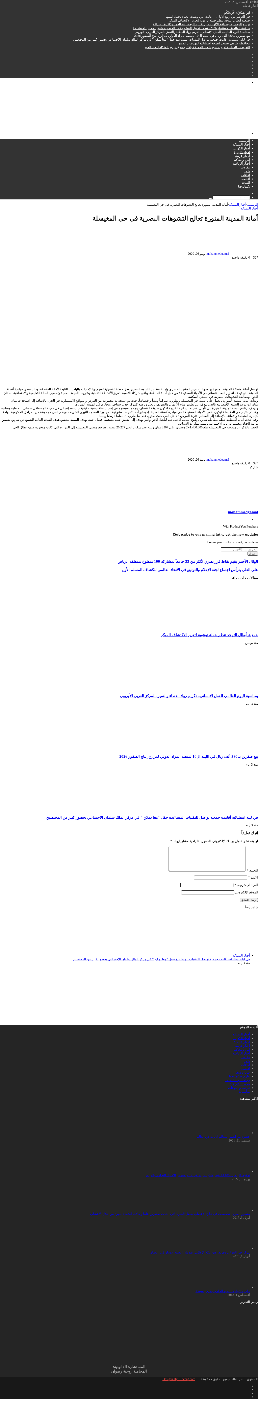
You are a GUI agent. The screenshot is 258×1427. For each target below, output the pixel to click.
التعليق (252, 870)
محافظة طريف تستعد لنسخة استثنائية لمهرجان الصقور (213, 43)
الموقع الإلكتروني (246, 892)
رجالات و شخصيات (237, 1080)
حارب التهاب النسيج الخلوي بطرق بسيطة (223, 1291)
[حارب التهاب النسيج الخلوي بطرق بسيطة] (228, 1287)
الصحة (245, 182)
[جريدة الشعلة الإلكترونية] (137, 126)
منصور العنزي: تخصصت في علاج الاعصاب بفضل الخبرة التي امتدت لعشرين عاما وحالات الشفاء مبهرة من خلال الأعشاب (170, 1214)
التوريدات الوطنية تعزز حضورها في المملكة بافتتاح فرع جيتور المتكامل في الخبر (197, 47)
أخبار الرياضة (241, 163)
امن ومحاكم (242, 159)
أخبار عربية (242, 156)
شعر (247, 171)
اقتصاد (245, 179)
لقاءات (245, 175)
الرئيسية (244, 140)
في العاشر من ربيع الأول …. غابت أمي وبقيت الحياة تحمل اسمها (207, 16)
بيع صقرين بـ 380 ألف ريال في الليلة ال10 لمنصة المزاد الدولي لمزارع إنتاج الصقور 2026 (192, 35)
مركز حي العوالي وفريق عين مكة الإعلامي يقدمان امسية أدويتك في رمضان (200, 1252)
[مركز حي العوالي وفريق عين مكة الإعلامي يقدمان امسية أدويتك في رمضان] (228, 1248)
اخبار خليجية (242, 152)
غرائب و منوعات (239, 1087)
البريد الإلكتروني (246, 885)
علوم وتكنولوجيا (239, 1076)
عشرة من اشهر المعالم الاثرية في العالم (223, 1136)
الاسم (253, 877)
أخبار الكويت (241, 148)
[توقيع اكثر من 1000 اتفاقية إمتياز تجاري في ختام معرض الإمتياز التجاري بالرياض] (228, 1171)
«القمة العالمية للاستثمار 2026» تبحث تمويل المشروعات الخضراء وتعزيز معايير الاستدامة (191, 28)
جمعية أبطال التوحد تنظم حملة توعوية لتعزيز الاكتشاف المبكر (209, 20)
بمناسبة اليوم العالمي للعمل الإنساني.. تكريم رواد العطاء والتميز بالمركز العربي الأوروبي (192, 32)
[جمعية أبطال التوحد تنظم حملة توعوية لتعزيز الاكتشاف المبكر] (218, 627)
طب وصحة (242, 1072)
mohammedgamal (217, 253)
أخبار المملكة (241, 144)
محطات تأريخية (240, 1084)
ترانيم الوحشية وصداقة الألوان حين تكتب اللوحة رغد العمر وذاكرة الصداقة (201, 24)
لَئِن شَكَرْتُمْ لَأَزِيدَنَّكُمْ (237, 12)
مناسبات (244, 1091)
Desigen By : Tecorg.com (178, 1379)
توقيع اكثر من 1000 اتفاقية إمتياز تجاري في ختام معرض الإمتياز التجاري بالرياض (197, 1175)
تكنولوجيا (244, 186)
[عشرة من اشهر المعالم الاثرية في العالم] (228, 1132)
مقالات (245, 167)
